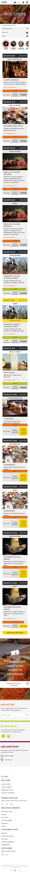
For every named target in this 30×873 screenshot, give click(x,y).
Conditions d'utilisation (7, 842)
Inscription (4, 833)
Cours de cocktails (6, 787)
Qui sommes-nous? (6, 811)
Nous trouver (8, 760)
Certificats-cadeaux (6, 820)
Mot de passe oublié (7, 836)
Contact (3, 826)
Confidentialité (5, 845)
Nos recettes (5, 817)
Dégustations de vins (7, 790)
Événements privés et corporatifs (14, 684)
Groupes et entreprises (7, 793)
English (6, 776)
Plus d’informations (10, 87)
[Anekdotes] (19, 870)
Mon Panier (4, 839)
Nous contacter (9, 756)
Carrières (3, 814)
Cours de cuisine (5, 784)
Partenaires (4, 823)
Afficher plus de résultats (15, 633)
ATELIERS (4, 2)
